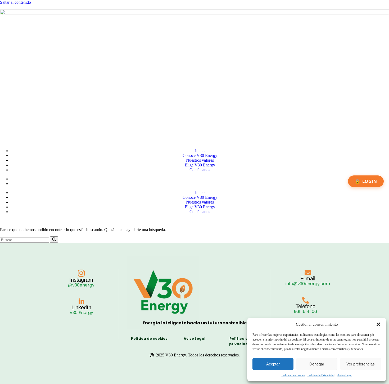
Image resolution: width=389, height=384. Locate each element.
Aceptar (273, 364)
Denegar (316, 364)
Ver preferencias (360, 364)
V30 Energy (81, 313)
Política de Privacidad (320, 375)
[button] (378, 324)
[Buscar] (54, 239)
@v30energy (81, 285)
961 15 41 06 (305, 311)
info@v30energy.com (308, 284)
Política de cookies (293, 375)
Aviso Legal (344, 375)
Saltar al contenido (15, 2)
